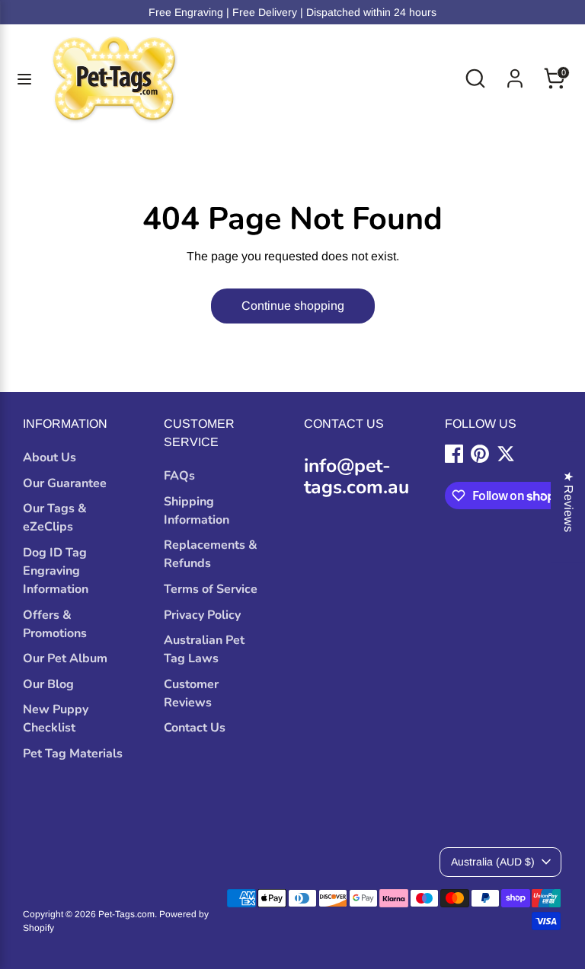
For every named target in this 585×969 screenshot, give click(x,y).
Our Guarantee (65, 483)
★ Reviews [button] (568, 501)
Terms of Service (210, 589)
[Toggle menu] (24, 78)
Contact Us (194, 727)
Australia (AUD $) (493, 862)
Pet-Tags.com (126, 914)
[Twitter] (506, 454)
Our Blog (48, 684)
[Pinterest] (480, 454)
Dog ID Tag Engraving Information (55, 571)
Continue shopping (292, 305)
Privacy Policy (202, 615)
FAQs (179, 475)
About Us (49, 457)
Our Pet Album (65, 658)
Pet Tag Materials (73, 753)
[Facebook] (454, 454)
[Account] (515, 71)
